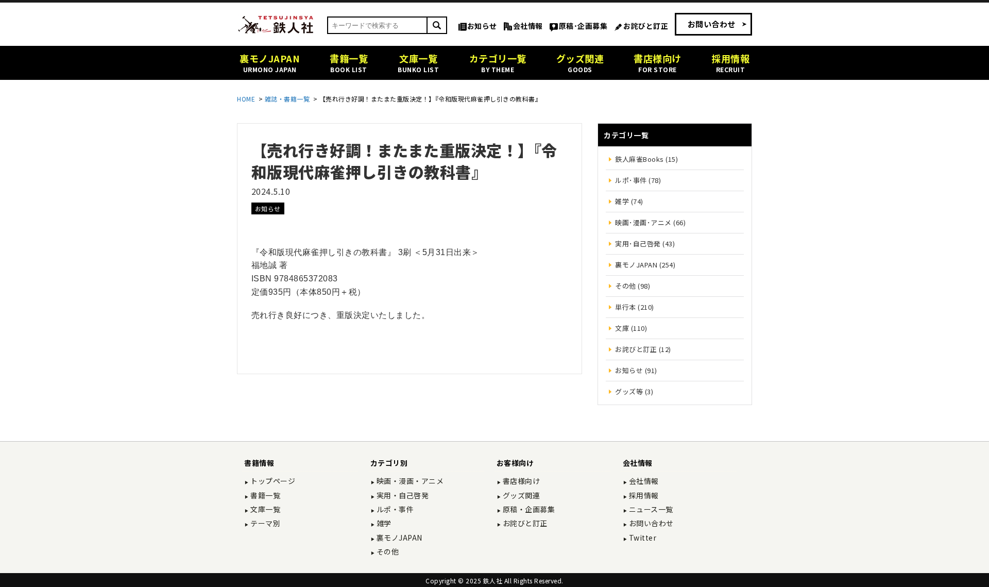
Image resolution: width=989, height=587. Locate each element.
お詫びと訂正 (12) (643, 349)
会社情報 (528, 26)
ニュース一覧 (650, 509)
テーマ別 (264, 523)
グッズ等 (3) (634, 391)
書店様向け (520, 481)
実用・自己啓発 (401, 495)
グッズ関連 (520, 495)
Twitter (641, 537)
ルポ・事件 (394, 509)
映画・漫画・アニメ (409, 481)
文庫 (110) (631, 328)
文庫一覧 (264, 509)
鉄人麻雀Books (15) (646, 159)
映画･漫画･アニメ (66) (650, 222)
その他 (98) (632, 286)
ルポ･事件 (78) (638, 180)
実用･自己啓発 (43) (645, 243)
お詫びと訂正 (645, 26)
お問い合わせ (712, 24)
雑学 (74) (629, 201)
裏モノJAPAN (398, 537)
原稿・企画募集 (528, 509)
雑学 (382, 523)
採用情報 (643, 495)
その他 (386, 551)
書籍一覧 (264, 495)
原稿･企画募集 (583, 26)
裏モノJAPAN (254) (645, 265)
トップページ (272, 481)
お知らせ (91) (636, 370)
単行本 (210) (634, 307)
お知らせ (482, 26)
